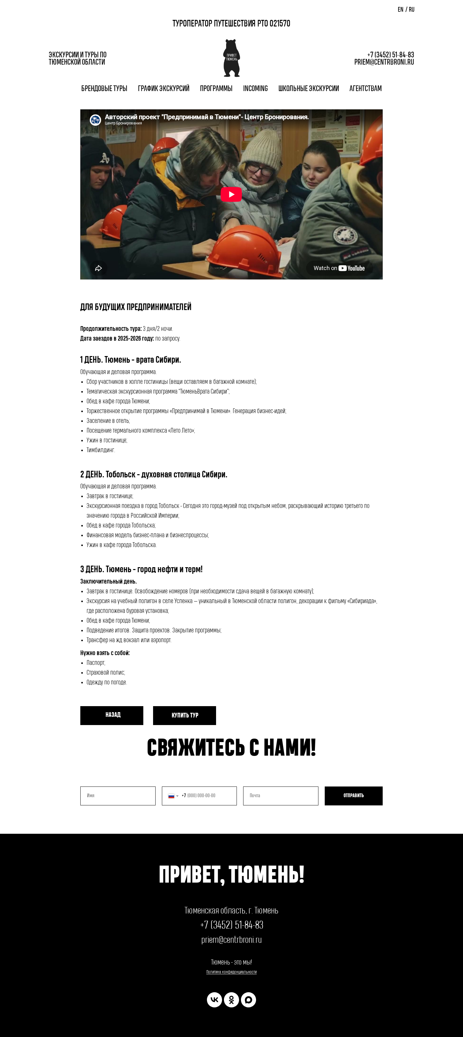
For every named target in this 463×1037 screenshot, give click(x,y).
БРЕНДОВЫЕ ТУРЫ (104, 88)
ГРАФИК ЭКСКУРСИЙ (163, 88)
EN (400, 10)
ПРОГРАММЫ (216, 88)
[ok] (231, 999)
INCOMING (255, 88)
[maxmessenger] (248, 999)
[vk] (214, 999)
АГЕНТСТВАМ (366, 88)
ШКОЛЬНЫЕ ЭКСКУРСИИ (308, 88)
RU (411, 10)
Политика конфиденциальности (231, 972)
